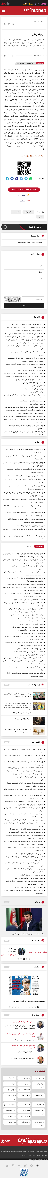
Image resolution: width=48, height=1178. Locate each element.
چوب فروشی (40, 1078)
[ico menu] (4, 10)
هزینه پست (26, 1083)
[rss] (8, 1166)
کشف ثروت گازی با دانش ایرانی (25, 1051)
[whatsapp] (30, 178)
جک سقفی (12, 1116)
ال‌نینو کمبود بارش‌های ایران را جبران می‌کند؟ (22, 1058)
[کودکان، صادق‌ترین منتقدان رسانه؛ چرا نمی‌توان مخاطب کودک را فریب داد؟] (38, 696)
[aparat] (33, 1166)
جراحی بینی (12, 1078)
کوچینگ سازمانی (10, 1110)
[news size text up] (5, 56)
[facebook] (16, 178)
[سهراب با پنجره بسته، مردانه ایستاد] (40, 1037)
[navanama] (44, 4)
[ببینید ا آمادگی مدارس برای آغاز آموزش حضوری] (24, 919)
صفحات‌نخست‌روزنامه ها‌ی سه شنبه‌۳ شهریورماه (29, 1001)
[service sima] (31, 4)
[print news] (4, 24)
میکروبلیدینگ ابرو (10, 1104)
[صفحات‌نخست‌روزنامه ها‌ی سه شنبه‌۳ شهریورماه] (24, 985)
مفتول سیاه (26, 1110)
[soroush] (7, 178)
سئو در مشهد (11, 1089)
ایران (40, 216)
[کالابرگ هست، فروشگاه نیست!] (38, 708)
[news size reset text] (9, 56)
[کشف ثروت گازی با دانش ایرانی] (40, 1048)
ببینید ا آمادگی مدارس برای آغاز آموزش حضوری (27, 934)
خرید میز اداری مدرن (39, 1124)
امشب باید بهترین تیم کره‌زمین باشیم (30, 242)
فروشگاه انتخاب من (11, 1097)
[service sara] (37, 4)
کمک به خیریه (25, 1104)
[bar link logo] (5, 4)
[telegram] (26, 178)
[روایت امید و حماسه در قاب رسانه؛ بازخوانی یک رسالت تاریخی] (37, 951)
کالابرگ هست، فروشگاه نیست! (22, 713)
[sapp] (39, 1166)
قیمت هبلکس (25, 1116)
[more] (6, 685)
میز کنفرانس (12, 1122)
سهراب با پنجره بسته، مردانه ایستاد (25, 1040)
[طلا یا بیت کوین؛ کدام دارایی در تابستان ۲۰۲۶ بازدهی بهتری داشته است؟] (38, 731)
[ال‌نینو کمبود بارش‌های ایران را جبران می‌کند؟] (40, 1060)
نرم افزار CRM (39, 1095)
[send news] (9, 24)
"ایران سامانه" (32, 1159)
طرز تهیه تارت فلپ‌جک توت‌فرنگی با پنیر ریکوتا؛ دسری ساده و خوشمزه (23, 537)
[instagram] (14, 1166)
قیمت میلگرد (26, 1122)
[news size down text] (13, 56)
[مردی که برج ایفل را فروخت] (38, 721)
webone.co (26, 1095)
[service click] (25, 4)
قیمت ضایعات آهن (39, 1112)
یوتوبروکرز (27, 1078)
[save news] (13, 24)
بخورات (13, 1083)
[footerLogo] (31, 1141)
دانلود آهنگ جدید (24, 1089)
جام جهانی (28, 212)
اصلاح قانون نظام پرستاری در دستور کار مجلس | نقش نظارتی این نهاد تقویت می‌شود (19, 1026)
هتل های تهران (39, 1104)
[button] (30, 959)
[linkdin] (12, 178)
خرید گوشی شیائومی (40, 1085)
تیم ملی (16, 212)
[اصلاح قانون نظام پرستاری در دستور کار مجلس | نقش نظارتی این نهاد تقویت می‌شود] (40, 1025)
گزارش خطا (22, 195)
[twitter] (21, 178)
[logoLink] (35, 10)
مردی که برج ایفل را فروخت (23, 719)
